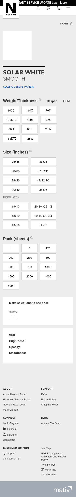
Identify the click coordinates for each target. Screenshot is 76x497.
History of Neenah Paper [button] (16, 399)
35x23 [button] (43, 161)
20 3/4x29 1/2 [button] (43, 206)
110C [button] (29, 110)
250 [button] (29, 257)
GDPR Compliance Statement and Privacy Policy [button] (53, 456)
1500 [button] (11, 276)
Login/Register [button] (11, 423)
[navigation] (68, 7)
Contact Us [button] (9, 439)
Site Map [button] (46, 448)
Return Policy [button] (48, 399)
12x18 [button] (43, 225)
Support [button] (11, 453)
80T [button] (29, 129)
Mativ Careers (10, 409)
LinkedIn (12, 428)
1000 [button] (48, 267)
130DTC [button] (11, 120)
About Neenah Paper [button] (14, 394)
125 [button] (48, 248)
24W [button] (48, 129)
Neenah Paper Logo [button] (14, 404)
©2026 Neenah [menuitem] (48, 474)
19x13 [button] (16, 206)
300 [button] (48, 257)
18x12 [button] (16, 216)
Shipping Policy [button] (49, 404)
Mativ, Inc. (50, 469)
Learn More (59, 2)
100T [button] (30, 120)
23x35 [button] (16, 171)
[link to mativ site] (63, 489)
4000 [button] (48, 276)
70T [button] (48, 110)
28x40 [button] (16, 180)
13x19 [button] (16, 225)
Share (64, 23)
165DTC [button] (11, 138)
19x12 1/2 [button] (43, 180)
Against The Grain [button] (51, 423)
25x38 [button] (16, 161)
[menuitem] (38, 7)
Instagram (12, 434)
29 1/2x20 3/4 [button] (43, 216)
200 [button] (11, 257)
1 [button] (11, 248)
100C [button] (11, 110)
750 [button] (29, 267)
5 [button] (29, 248)
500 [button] (11, 267)
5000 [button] (11, 286)
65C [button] (48, 120)
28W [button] (30, 138)
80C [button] (11, 129)
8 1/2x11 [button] (43, 171)
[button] (11, 9)
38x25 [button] (43, 190)
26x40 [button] (16, 190)
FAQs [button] (44, 394)
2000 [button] (29, 276)
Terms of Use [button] (48, 464)
